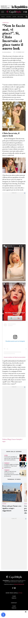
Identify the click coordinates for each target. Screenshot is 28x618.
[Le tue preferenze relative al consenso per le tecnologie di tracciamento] (26, 463)
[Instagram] (26, 12)
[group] (3, 16)
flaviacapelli (6, 52)
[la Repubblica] (19, 7)
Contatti (14, 596)
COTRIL (6, 455)
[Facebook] (12, 588)
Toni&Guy (6, 463)
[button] (2, 462)
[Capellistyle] (14, 12)
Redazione (14, 598)
